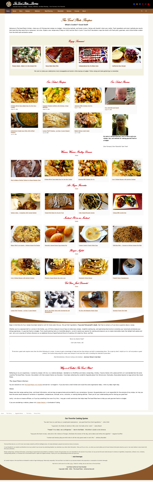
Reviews (69, 11)
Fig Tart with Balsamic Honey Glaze (88, 310)
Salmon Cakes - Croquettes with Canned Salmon (23, 213)
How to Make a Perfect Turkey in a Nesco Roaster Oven (26, 180)
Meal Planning (49, 11)
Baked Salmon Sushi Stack (82, 131)
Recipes (28, 11)
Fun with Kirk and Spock (112, 108)
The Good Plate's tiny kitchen (33, 385)
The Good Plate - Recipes (25, 3)
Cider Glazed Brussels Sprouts (87, 213)
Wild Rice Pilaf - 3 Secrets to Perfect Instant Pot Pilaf (127, 245)
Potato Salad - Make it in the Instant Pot (24, 66)
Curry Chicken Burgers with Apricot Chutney (123, 179)
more (76, 155)
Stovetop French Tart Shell (120, 310)
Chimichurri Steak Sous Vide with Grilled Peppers (22, 131)
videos (71, 463)
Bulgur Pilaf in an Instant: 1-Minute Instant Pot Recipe (25, 245)
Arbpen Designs (41, 402)
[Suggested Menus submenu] (24, 413)
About (84, 11)
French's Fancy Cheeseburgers (121, 278)
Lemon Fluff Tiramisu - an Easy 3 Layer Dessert (56, 131)
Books (14, 11)
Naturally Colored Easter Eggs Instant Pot (56, 245)
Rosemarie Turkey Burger (85, 278)
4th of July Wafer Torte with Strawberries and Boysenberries (57, 311)
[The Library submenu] (13, 413)
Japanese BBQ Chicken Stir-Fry (83, 106)
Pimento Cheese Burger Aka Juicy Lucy (55, 278)
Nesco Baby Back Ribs (52, 66)
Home (8, 11)
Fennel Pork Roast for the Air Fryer (54, 213)
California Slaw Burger (119, 66)
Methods (37, 11)
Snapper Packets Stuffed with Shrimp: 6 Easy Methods (55, 106)
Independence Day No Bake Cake (88, 66)
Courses (77, 11)
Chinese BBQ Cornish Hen (119, 213)
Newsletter (61, 11)
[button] (142, 11)
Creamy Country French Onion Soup (88, 245)
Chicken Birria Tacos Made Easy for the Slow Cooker (23, 106)
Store (20, 11)
